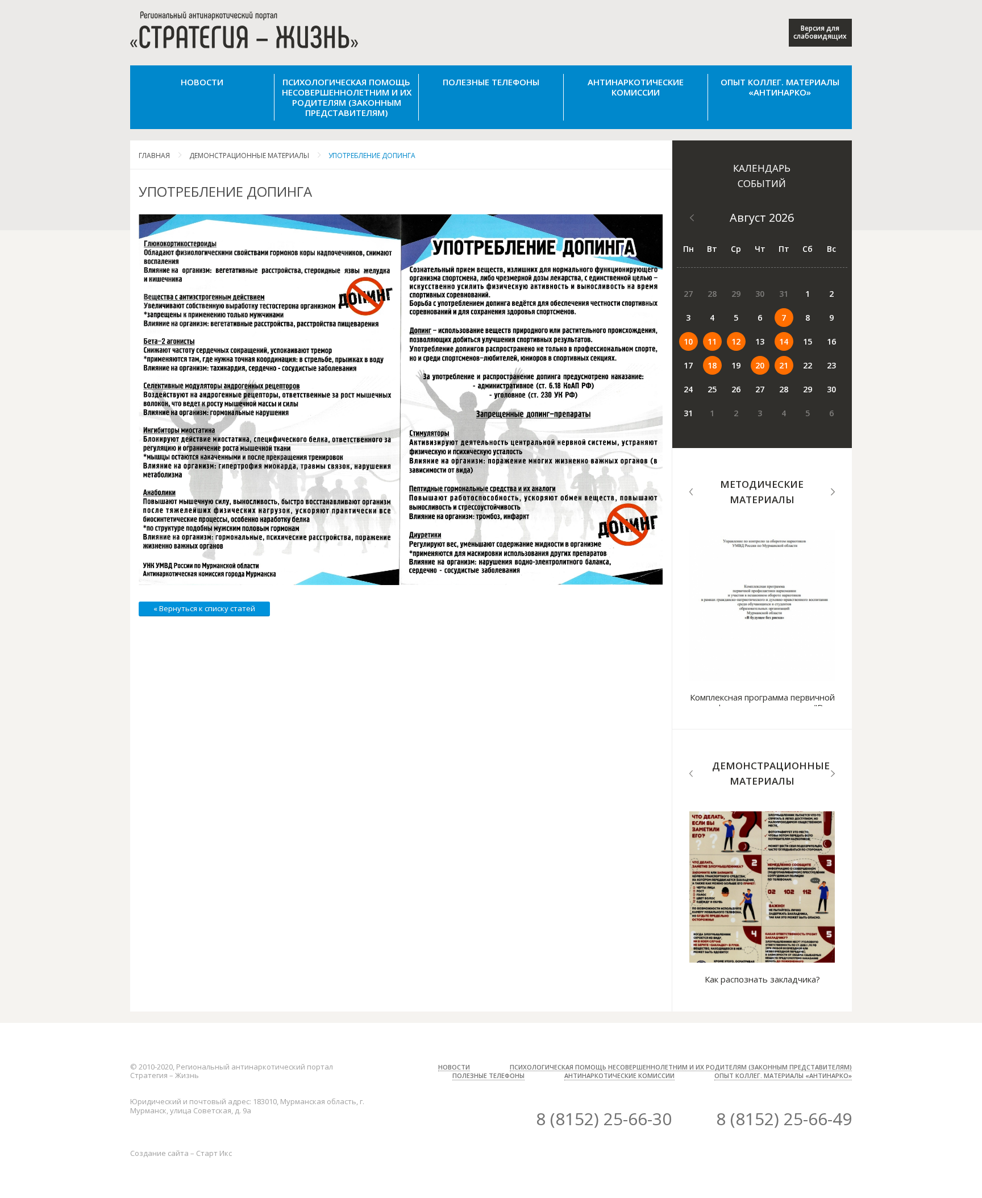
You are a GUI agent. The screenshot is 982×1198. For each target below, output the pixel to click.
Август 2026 (762, 217)
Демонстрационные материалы (249, 155)
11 (712, 341)
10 (688, 341)
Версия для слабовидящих (820, 32)
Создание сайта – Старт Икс (181, 1153)
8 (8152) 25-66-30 (604, 1118)
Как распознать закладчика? (762, 979)
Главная (154, 155)
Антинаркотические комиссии (636, 87)
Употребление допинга (371, 155)
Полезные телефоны (491, 82)
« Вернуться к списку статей (204, 608)
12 (735, 341)
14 (783, 341)
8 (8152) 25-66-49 (784, 1118)
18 (712, 365)
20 (759, 365)
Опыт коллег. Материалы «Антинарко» (780, 87)
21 (783, 365)
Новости (202, 82)
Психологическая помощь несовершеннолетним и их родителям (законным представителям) (346, 97)
